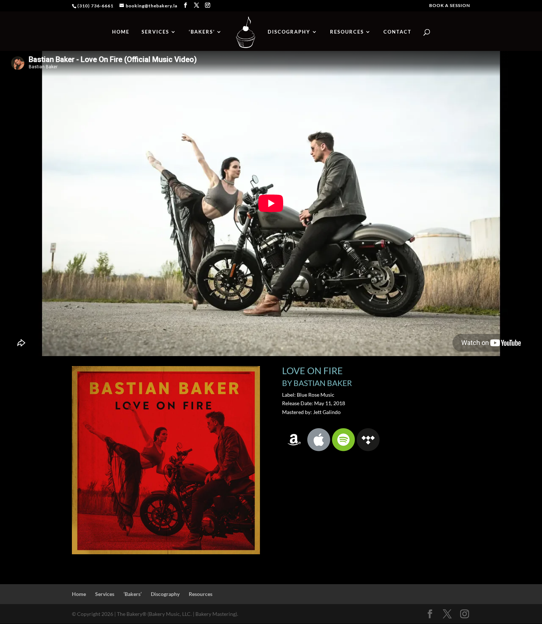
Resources (347, 32)
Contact (397, 32)
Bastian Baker (322, 382)
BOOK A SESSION (449, 5)
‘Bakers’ (202, 32)
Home (120, 32)
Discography (289, 32)
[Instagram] (208, 5)
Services (155, 32)
